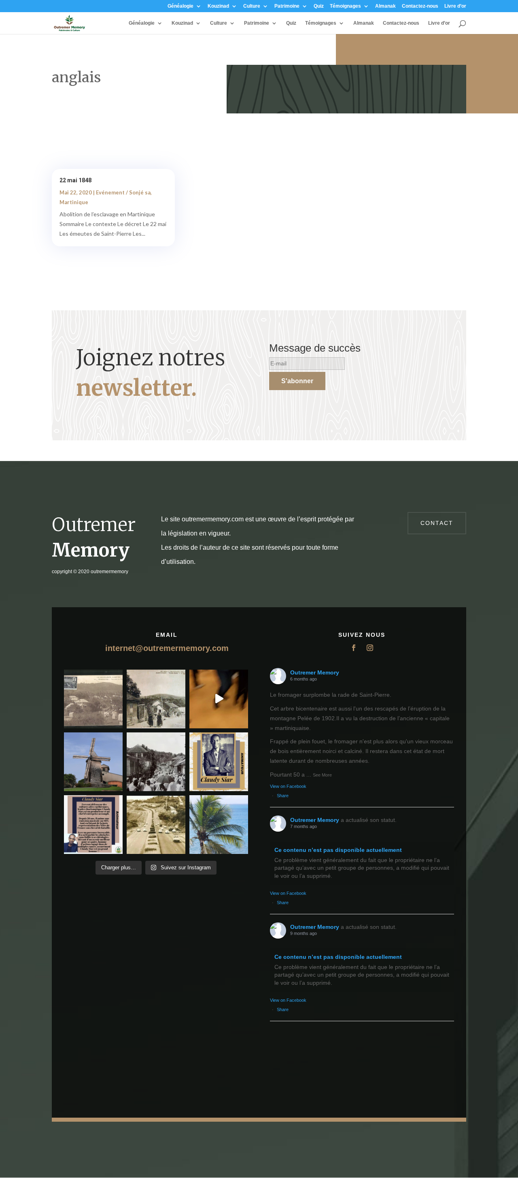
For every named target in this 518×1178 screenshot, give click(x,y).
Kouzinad (218, 6)
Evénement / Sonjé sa (123, 192)
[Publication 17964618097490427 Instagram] (218, 761)
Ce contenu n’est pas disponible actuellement (338, 850)
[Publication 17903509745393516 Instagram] (156, 761)
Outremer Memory (314, 672)
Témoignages (345, 6)
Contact (436, 523)
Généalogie (180, 6)
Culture (251, 6)
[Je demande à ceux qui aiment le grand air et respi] (218, 824)
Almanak (385, 6)
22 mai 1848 (75, 180)
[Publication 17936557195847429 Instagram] (93, 824)
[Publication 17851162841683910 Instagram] (93, 761)
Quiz (319, 6)
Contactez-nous (420, 6)
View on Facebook (288, 786)
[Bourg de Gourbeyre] (93, 699)
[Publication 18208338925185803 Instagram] (156, 824)
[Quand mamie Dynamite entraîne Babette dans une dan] (218, 699)
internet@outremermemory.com (167, 648)
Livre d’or (455, 6)
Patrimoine (286, 6)
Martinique (73, 202)
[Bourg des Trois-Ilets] (156, 699)
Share (283, 795)
